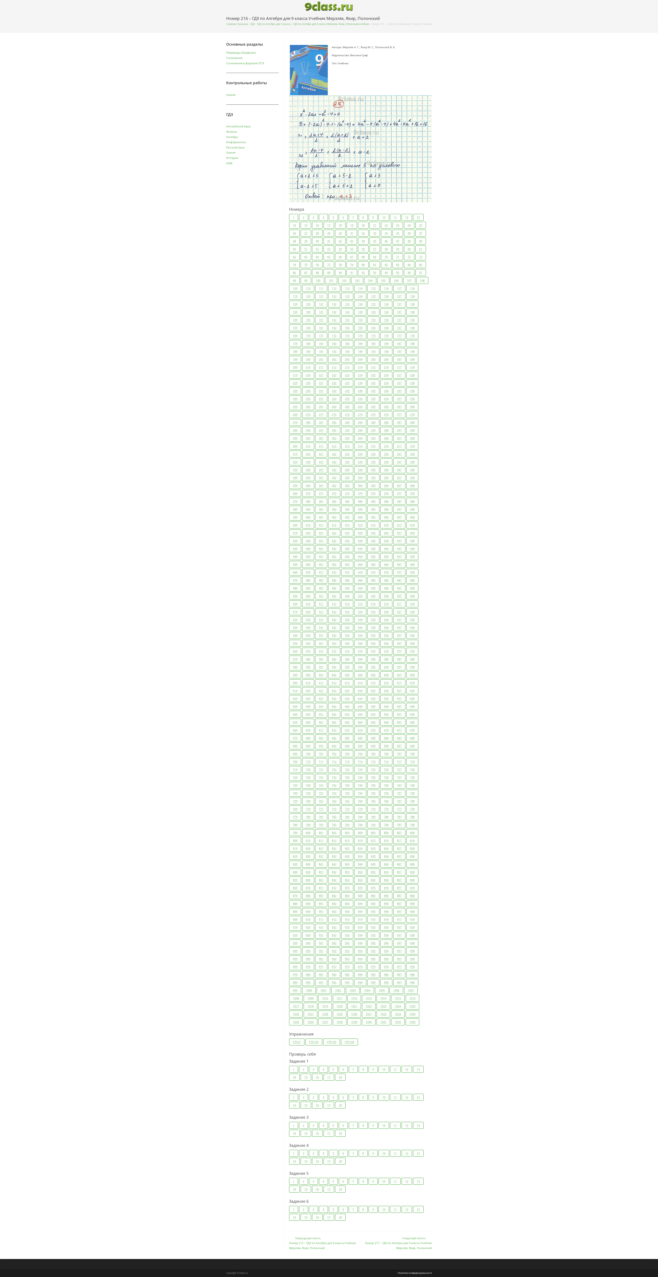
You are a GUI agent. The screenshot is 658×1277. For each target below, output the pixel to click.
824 (360, 848)
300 (308, 438)
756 (386, 793)
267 (399, 406)
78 (340, 264)
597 (399, 667)
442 (334, 548)
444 (360, 548)
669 (295, 730)
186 (386, 343)
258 (412, 398)
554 (360, 635)
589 (295, 667)
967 (399, 958)
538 (412, 619)
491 (321, 588)
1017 (296, 1006)
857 (399, 872)
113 (347, 288)
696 (386, 745)
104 (370, 280)
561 (321, 643)
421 (321, 532)
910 (308, 919)
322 (334, 454)
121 (321, 296)
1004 (367, 990)
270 (308, 414)
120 (308, 296)
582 (334, 659)
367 (399, 485)
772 (334, 809)
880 (308, 895)
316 (386, 446)
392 (334, 509)
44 (363, 241)
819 (295, 848)
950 (308, 951)
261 (321, 406)
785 (373, 816)
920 (308, 927)
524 (360, 611)
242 (334, 391)
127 (399, 296)
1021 (354, 1006)
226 (386, 375)
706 (386, 753)
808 (412, 832)
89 (328, 272)
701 (321, 753)
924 (360, 927)
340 (308, 469)
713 (347, 761)
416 (386, 525)
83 (397, 264)
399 (295, 517)
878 (412, 887)
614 (360, 682)
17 (328, 225)
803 (347, 832)
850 (308, 872)
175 (373, 335)
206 (386, 359)
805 (373, 832)
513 (347, 603)
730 (308, 777)
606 (386, 674)
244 (360, 391)
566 (386, 643)
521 (321, 611)
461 (321, 564)
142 (334, 312)
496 (386, 588)
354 (360, 477)
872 (334, 887)
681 (321, 738)
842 (334, 864)
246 (386, 391)
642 (334, 706)
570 (308, 651)
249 (295, 398)
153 (347, 320)
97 (420, 272)
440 (308, 548)
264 (360, 406)
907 (399, 911)
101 (331, 280)
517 (399, 603)
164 (360, 327)
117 (399, 288)
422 (334, 532)
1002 (338, 990)
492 (334, 588)
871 (321, 887)
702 (334, 753)
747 (399, 785)
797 (399, 824)
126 (386, 296)
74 (294, 264)
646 (386, 706)
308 (412, 438)
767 (399, 801)
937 (399, 935)
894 (360, 903)
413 (347, 525)
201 (321, 359)
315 (373, 446)
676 (386, 730)
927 (399, 927)
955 (373, 951)
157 (399, 320)
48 (409, 241)
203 (347, 359)
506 (386, 596)
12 (406, 217)
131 (321, 304)
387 (399, 501)
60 (409, 249)
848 (412, 864)
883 (347, 895)
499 (295, 596)
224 (360, 375)
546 (386, 627)
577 (399, 651)
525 (373, 611)
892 (334, 903)
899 (295, 911)
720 (308, 769)
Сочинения (234, 58)
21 (374, 225)
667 (399, 722)
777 (399, 809)
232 (334, 383)
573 (347, 651)
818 (412, 840)
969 (295, 966)
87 (305, 272)
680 (308, 738)
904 (360, 911)
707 (399, 753)
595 (373, 667)
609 (295, 682)
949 (295, 951)
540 (308, 627)
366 (386, 485)
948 (412, 943)
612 (334, 682)
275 (373, 414)
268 (412, 406)
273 (347, 414)
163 (347, 327)
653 (347, 714)
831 (321, 856)
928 (412, 927)
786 (386, 816)
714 (360, 761)
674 (360, 730)
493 (347, 588)
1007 (411, 990)
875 (373, 887)
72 (409, 256)
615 (373, 682)
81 (374, 264)
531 (321, 619)
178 (412, 335)
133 (347, 304)
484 (360, 580)
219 (295, 375)
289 (295, 430)
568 (412, 643)
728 (412, 769)
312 (334, 446)
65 (328, 256)
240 (308, 391)
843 (347, 864)
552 (334, 635)
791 (321, 824)
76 (317, 264)
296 (386, 430)
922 (334, 927)
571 (321, 651)
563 (347, 643)
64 (317, 256)
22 (386, 225)
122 (334, 296)
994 (360, 982)
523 (347, 611)
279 (295, 422)
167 (399, 327)
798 (412, 824)
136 (386, 304)
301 (321, 438)
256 (386, 398)
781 (321, 816)
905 (373, 911)
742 (334, 785)
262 (334, 406)
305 (373, 438)
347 (399, 469)
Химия (230, 95)
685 (373, 738)
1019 (325, 1006)
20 (363, 225)
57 (374, 249)
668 (412, 722)
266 (386, 406)
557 (399, 635)
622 (334, 690)
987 (399, 974)
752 (334, 793)
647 (399, 706)
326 (386, 454)
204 (360, 359)
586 (386, 659)
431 (321, 540)
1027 (310, 1014)
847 (399, 864)
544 (360, 627)
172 (334, 335)
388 (412, 501)
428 (412, 532)
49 (420, 241)
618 (412, 682)
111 (321, 288)
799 (295, 832)
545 (373, 627)
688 (412, 738)
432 (334, 540)
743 (347, 785)
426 (386, 532)
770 (308, 809)
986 (386, 974)
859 (295, 880)
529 (295, 619)
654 (360, 714)
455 (373, 556)
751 (321, 793)
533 (347, 619)
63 (305, 256)
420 (308, 532)
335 (373, 462)
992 (334, 982)
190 (308, 351)
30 (340, 233)
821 (321, 848)
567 (399, 643)
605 (373, 674)
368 (412, 485)
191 (321, 351)
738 (412, 777)
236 (386, 383)
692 (334, 745)
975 (373, 966)
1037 (325, 1022)
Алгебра (232, 137)
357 (399, 477)
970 (308, 966)
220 (308, 375)
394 (360, 509)
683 (347, 738)
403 (347, 517)
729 (295, 777)
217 (399, 367)
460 (308, 564)
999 (295, 990)
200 (308, 359)
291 (321, 430)
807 (399, 832)
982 (334, 974)
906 (386, 911)
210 (308, 367)
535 (373, 619)
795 (373, 824)
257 (399, 398)
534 (360, 619)
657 (399, 714)
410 (308, 525)
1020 (340, 1006)
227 (399, 375)
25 (420, 225)
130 (308, 304)
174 (360, 335)
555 (373, 635)
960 (308, 958)
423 (347, 532)
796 (386, 824)
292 (334, 430)
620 (308, 690)
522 (334, 611)
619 (295, 690)
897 (399, 903)
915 (373, 919)
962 (334, 958)
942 (334, 943)
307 (399, 438)
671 (321, 730)
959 (295, 958)
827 (399, 848)
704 (360, 753)
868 (412, 880)
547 (399, 627)
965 (373, 958)
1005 (382, 990)
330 (308, 462)
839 (295, 864)
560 (308, 643)
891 (321, 903)
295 (373, 430)
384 (360, 501)
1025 (412, 1006)
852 (334, 872)
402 (334, 517)
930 (308, 935)
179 (295, 343)
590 (308, 667)
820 (308, 848)
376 (386, 493)
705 (373, 753)
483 (347, 580)
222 (334, 375)
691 (321, 745)
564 (360, 643)
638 (412, 698)
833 (347, 856)
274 (360, 414)
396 (386, 509)
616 (386, 682)
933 (347, 935)
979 (295, 974)
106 (396, 280)
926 (386, 927)
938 (412, 935)
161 (321, 327)
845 (373, 864)
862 (334, 880)
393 (347, 509)
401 (321, 517)
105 (383, 280)
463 (347, 564)
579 (295, 659)
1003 (353, 990)
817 (399, 840)
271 (321, 414)
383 (347, 501)
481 (321, 580)
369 (295, 493)
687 (399, 738)
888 (412, 895)
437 (399, 540)
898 (412, 903)
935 (373, 935)
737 (399, 777)
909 (295, 919)
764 (360, 801)
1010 (325, 998)
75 (305, 264)
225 (373, 375)
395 (373, 509)
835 (373, 856)
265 (373, 406)
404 (360, 517)
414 (360, 525)
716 (386, 761)
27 (305, 233)
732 (334, 777)
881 (321, 895)
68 (363, 256)
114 (360, 288)
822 (334, 848)
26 (294, 233)
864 (360, 880)
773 (347, 809)
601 (321, 674)
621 (321, 690)
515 (373, 603)
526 (386, 611)
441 (321, 548)
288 (412, 422)
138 (412, 304)
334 (360, 462)
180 (308, 343)
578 (412, 651)
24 (409, 225)
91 (351, 272)
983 (347, 974)
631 (321, 698)
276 (386, 414)
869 (295, 887)
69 (374, 256)
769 (295, 809)
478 (412, 572)
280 (308, 422)
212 (334, 367)
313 (347, 446)
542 (334, 627)
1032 (383, 1014)
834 (360, 856)
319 (295, 454)
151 (321, 320)
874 (360, 887)
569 (295, 651)
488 (412, 580)
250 (308, 398)
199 (295, 359)
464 (360, 564)
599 (295, 674)
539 (295, 627)
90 (340, 272)
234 (360, 383)
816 (386, 840)
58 (386, 249)
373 (347, 493)
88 (317, 272)
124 (360, 296)
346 (386, 469)
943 (347, 943)
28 (317, 233)
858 (412, 872)
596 (386, 667)
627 (399, 690)
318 (412, 446)
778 (412, 809)
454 (360, 556)
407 (399, 517)
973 (347, 966)
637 (399, 698)
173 (347, 335)
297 (399, 430)
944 (360, 943)
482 (334, 580)
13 (418, 217)
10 (383, 217)
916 (386, 919)
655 (373, 714)
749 (295, 793)
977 (399, 966)
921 (321, 927)
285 (373, 422)
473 (347, 572)
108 (422, 280)
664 (360, 722)
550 (308, 635)
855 (373, 872)
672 (334, 730)
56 (363, 249)
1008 (296, 998)
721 (321, 769)
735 (373, 777)
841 (321, 864)
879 (295, 895)
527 (399, 611)
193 (347, 351)
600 (308, 674)
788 (412, 816)
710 (308, 761)
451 (321, 556)
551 (321, 635)
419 (295, 532)
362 (334, 485)
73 (420, 256)
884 (360, 895)
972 (334, 966)
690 (308, 745)
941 (321, 943)
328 (412, 454)
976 (386, 966)
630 (308, 698)
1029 (340, 1014)
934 (360, 935)
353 (347, 477)
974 (360, 966)
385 (373, 501)
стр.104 (314, 1042)
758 (412, 793)
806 (386, 832)
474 (360, 572)
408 (412, 517)
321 (321, 454)
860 (308, 880)
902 (334, 911)
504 (360, 596)
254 (360, 398)
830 (308, 856)
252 (334, 398)
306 (386, 438)
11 (395, 217)
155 (373, 320)
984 (360, 974)
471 (321, 572)
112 (334, 288)
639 (295, 706)
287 (399, 422)
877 (399, 887)
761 (321, 801)
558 (412, 635)
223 (347, 375)
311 (321, 446)
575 (373, 651)
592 (334, 667)
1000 (309, 990)
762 (334, 801)
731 (321, 777)
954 (360, 951)
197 (399, 351)
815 (373, 840)
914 (360, 919)
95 (397, 272)
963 (347, 958)
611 (321, 682)
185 (373, 343)
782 (334, 816)
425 (373, 532)
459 (295, 564)
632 (334, 698)
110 (308, 288)
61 (420, 249)
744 (360, 785)
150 (308, 320)
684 (360, 738)
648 (412, 706)
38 (294, 241)
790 (308, 824)
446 (386, 548)
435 (373, 540)
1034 (412, 1014)
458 (412, 556)
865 (373, 880)
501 (321, 596)
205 (373, 359)
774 (360, 809)
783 (347, 816)
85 (420, 264)
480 (308, 580)
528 (412, 611)
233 (347, 383)
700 (308, 753)
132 (334, 304)
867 (399, 880)
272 (334, 414)
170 (308, 335)
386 (386, 501)
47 (397, 241)
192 (334, 351)
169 (295, 335)
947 (399, 943)
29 (328, 233)
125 (373, 296)
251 (321, 398)
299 (295, 438)
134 (360, 304)
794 (360, 824)
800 (308, 832)
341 (321, 469)
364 (360, 485)
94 (386, 272)
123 (347, 296)
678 (412, 730)
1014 (383, 998)
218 (412, 367)
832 (334, 856)
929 (295, 935)
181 (321, 343)
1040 (369, 1022)
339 (295, 469)
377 (399, 493)
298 (412, 430)
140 (308, 312)
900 (308, 911)
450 (308, 556)
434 (360, 540)
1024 (398, 1006)
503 (347, 596)
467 (399, 564)
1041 (383, 1022)
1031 (369, 1014)
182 (334, 343)
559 (295, 643)
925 (373, 927)
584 (360, 659)
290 (308, 430)
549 (295, 635)
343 (347, 469)
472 (334, 572)
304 (360, 438)
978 (412, 966)
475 (373, 572)
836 (386, 856)
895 (373, 903)
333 (347, 462)
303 (347, 438)
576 (386, 651)
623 (347, 690)
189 (295, 351)
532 (334, 619)
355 (373, 477)
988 (412, 974)
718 (412, 761)
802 (334, 832)
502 (334, 596)
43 (351, 241)
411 (321, 525)
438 (412, 540)
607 (399, 674)
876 (386, 887)
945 (373, 943)
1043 (412, 1022)
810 (308, 840)
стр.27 (297, 1042)
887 (399, 895)
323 (347, 454)
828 (412, 848)
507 (399, 596)
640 (308, 706)
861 (321, 880)
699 (295, 753)
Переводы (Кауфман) (241, 53)
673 (347, 730)
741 (321, 785)
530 (308, 619)
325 (373, 454)
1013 (369, 998)
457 (399, 556)
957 (399, 951)
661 (321, 722)
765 (373, 801)
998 (412, 982)
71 (397, 256)
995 (373, 982)
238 (412, 383)
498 (412, 588)
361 (321, 485)
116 (386, 288)
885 (373, 895)
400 (308, 517)
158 (412, 320)
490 (308, 588)
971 (321, 966)
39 (305, 241)
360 (308, 485)
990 (308, 982)
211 (321, 367)
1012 (354, 998)
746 (386, 785)
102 (344, 280)
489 (295, 588)
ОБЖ (229, 163)
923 (347, 927)
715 (373, 761)
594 (360, 667)
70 (386, 256)
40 (317, 241)
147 (399, 312)
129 (295, 304)
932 (334, 935)
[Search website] (430, 19)
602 (334, 674)
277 (399, 414)
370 (308, 493)
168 (412, 327)
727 (399, 769)
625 (373, 690)
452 (334, 556)
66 (340, 256)
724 (360, 769)
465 (373, 564)
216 (386, 367)
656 (386, 714)
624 (360, 690)
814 (360, 840)
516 (386, 603)
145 (373, 312)
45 (374, 241)
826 (386, 848)
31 (351, 233)
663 (347, 722)
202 (334, 359)
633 (347, 698)
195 (373, 351)
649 (295, 714)
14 (294, 225)
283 (347, 422)
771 (321, 809)
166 (386, 327)
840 (308, 864)
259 (295, 406)
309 (295, 446)
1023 (383, 1006)
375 (373, 493)
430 (308, 540)
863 (347, 880)
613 (347, 682)
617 (399, 682)
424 (360, 532)
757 (399, 793)
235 (373, 383)
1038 (340, 1022)
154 (360, 320)
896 (386, 903)
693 (347, 745)
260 (308, 406)
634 (360, 698)
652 (334, 714)
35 (397, 233)
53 (328, 249)
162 (334, 327)
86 (294, 272)
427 (399, 532)
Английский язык (238, 126)
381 (321, 501)
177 (399, 335)
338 (412, 462)
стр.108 (349, 1042)
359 (295, 485)
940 (308, 943)
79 (351, 264)
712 (334, 761)
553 (347, 635)
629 (295, 698)
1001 (323, 990)
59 (397, 249)
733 (347, 777)
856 (386, 872)
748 (412, 785)
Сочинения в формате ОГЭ (245, 63)
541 (321, 627)
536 (386, 619)
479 (295, 580)
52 (317, 249)
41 (328, 241)
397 (399, 509)
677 (399, 730)
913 (347, 919)
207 (399, 359)
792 (334, 824)
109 (295, 288)
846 (386, 864)
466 (386, 564)
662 (334, 722)
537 (399, 619)
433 (347, 540)
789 (295, 824)
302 (334, 438)
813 (347, 840)
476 (386, 572)
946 (386, 943)
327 (399, 454)
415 (373, 525)
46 (386, 241)
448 (412, 548)
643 (347, 706)
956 (386, 951)
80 (363, 264)
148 (412, 312)
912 (334, 919)
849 (295, 872)
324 (360, 454)
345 (373, 469)
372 (334, 493)
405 (373, 517)
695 (373, 745)
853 (347, 872)
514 (360, 603)
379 (295, 501)
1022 (369, 1006)
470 (308, 572)
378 (412, 493)
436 (386, 540)
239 (295, 391)
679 (295, 738)
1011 (340, 998)
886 (386, 895)
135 (373, 304)
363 (347, 485)
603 (347, 674)
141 (321, 312)
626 (386, 690)
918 (412, 919)
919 (295, 927)
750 (308, 793)
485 (373, 580)
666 (386, 722)
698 (412, 745)
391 (321, 509)
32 (363, 233)
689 (295, 745)
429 (295, 540)
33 (374, 233)
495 (373, 588)
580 (308, 659)
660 (308, 722)
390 (308, 509)
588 (412, 659)
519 (295, 611)
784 (360, 816)
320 (308, 454)
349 (295, 477)
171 (321, 335)
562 (334, 643)
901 (321, 911)
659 (295, 722)
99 (305, 280)
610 (308, 682)
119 (295, 296)
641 (321, 706)
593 (347, 667)
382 (334, 501)
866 (386, 880)
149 (295, 320)
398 (412, 509)
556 (386, 635)
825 (373, 848)
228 (412, 375)
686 (386, 738)
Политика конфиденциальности (415, 1272)
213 (347, 367)
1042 (398, 1022)
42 (340, 241)
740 (308, 785)
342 (334, 469)
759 (295, 801)
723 (347, 769)
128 (412, 296)
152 (334, 320)
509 (295, 603)
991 (321, 982)
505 (373, 596)
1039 (354, 1022)
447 (399, 548)
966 (386, 958)
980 (308, 974)
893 (347, 903)
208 (412, 359)
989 (295, 982)
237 (399, 383)
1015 (398, 998)
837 (399, 856)
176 (386, 335)
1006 (396, 990)
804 (360, 832)
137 (399, 304)
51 (305, 249)
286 (386, 422)
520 (308, 611)
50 (294, 249)
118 (412, 288)
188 (412, 343)
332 (334, 462)
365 (373, 485)
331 (321, 462)
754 (360, 793)
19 (351, 225)
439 (295, 548)
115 (373, 288)
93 (374, 272)
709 (295, 761)
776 (386, 809)
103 (357, 280)
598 (412, 667)
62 (294, 256)
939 (295, 943)
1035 (296, 1022)
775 (373, 809)
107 (409, 280)
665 (373, 722)
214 (360, 367)
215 (373, 367)
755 (373, 793)
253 (347, 398)
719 (295, 769)
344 (360, 469)
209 (295, 367)
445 (373, 548)
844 (360, 864)
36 (409, 233)
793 (347, 824)
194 (360, 351)
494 (360, 588)
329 (295, 462)
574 (360, 651)
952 (334, 951)
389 (295, 509)
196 (386, 351)
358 (412, 477)
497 (399, 588)
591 (321, 667)
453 (347, 556)
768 (412, 801)
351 (321, 477)
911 (321, 919)
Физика (231, 132)
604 (360, 674)
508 (412, 596)
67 (351, 256)
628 (412, 690)
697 (399, 745)
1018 (310, 1006)
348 (412, 469)
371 (321, 493)
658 (412, 714)
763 (347, 801)
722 (334, 769)
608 (412, 674)
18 (340, 225)
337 (399, 462)
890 (308, 903)
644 (360, 706)
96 (409, 272)
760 (308, 801)
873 (347, 887)
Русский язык (235, 147)
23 (397, 225)
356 (386, 477)
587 (399, 659)
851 (321, 872)
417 (399, 525)
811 (321, 840)
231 (321, 383)
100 (318, 280)
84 (409, 264)
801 (321, 832)
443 (347, 548)
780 (308, 816)
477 (399, 572)
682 (334, 738)
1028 (325, 1014)
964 (360, 958)
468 (412, 564)
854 (360, 872)
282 (334, 422)
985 (373, 974)
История (232, 158)
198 (412, 351)
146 (386, 312)
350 (308, 477)
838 (412, 856)
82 (386, 264)
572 (334, 651)
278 (412, 414)
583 (347, 659)
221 (321, 375)
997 (399, 982)
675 (373, 730)
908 (412, 911)
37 (420, 233)
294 (360, 430)
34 (386, 233)
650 (308, 714)
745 (373, 785)
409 (295, 525)
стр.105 (331, 1042)
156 (386, 320)
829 (295, 856)
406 (386, 517)
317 (399, 446)
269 (295, 414)
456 (386, 556)
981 (321, 974)
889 (295, 903)
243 (347, 391)
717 (399, 761)
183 (347, 343)
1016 (412, 998)
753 (347, 793)
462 (334, 564)
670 (308, 730)
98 (294, 280)
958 (412, 951)
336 (386, 462)
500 (308, 596)
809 (295, 840)
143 (347, 312)
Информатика (236, 142)
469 (295, 572)
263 (347, 406)
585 (373, 659)
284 (360, 422)
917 (399, 919)
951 (321, 951)
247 (399, 391)
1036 (310, 1022)
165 (373, 327)
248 (412, 391)
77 (328, 264)
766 (386, 801)
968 (412, 958)
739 (295, 785)
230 (308, 383)
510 (308, 603)
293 (347, 430)
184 (360, 343)
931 (321, 935)
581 (321, 659)
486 (386, 580)
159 (295, 327)
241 (321, 391)
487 (399, 580)
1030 (354, 1014)
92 (363, 272)
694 (360, 745)
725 (373, 769)
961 (321, 958)
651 (321, 714)
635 (373, 698)
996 (386, 982)
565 (373, 643)
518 (412, 603)
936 (386, 935)
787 (399, 816)
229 (295, 383)
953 (347, 951)
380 (308, 501)
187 (399, 343)
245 (373, 391)
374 (360, 493)
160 (308, 327)
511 (321, 603)
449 (295, 556)
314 (360, 446)
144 (360, 312)
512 (334, 603)
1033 (398, 1014)
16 (317, 225)
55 (351, 249)
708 (412, 753)
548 (412, 627)
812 (334, 840)
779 (295, 816)
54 (340, 249)
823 (347, 848)
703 (347, 753)
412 (334, 525)
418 (412, 525)
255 (373, 398)
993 (347, 982)
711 (321, 761)
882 (334, 895)
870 (308, 887)
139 (295, 312)
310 (308, 446)
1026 (296, 1014)
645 (373, 706)
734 (360, 777)
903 (347, 911)
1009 (310, 998)
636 (386, 698)
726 (386, 769)
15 (305, 225)
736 (386, 777)
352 (334, 477)
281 (321, 422)
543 (347, 627)
